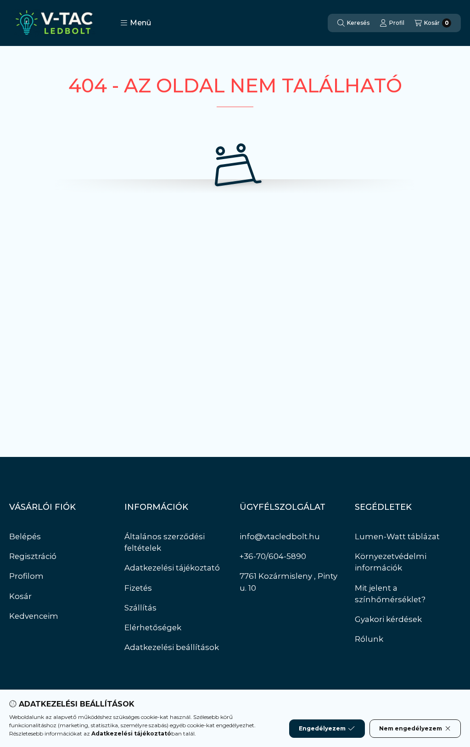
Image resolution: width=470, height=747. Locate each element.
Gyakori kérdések (388, 619)
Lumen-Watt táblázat (397, 536)
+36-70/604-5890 (273, 556)
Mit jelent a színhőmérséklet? (390, 593)
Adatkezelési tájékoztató (172, 567)
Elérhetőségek (152, 627)
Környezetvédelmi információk (390, 562)
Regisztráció (32, 556)
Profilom (26, 576)
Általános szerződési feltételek (164, 542)
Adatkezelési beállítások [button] (171, 647)
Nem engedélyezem (410, 728)
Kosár (20, 596)
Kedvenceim (33, 616)
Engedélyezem (322, 728)
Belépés (25, 536)
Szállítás (140, 607)
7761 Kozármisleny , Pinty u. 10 (288, 581)
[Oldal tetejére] (431, 684)
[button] (136, 23)
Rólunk (369, 639)
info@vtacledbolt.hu (280, 536)
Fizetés (138, 588)
